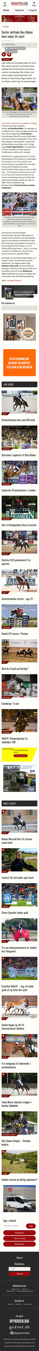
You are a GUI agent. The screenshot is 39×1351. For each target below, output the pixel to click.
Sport (4, 414)
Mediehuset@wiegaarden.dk (25, 1291)
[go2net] (19, 1327)
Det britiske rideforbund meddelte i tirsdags (19, 123)
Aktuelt (5, 1096)
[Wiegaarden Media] (19, 1332)
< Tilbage (5, 26)
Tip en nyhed (19, 1238)
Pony (4, 941)
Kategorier (19, 1232)
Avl (4, 1019)
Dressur (5, 554)
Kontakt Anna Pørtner (21, 756)
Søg (30, 1226)
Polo (4, 662)
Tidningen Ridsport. (14, 280)
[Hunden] (19, 1321)
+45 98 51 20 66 (10, 1291)
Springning (6, 60)
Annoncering (27, 1304)
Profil (4, 833)
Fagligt (5, 1173)
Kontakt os (18, 1304)
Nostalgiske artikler (9, 1135)
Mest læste (19, 1244)
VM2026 (5, 906)
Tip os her (10, 1304)
